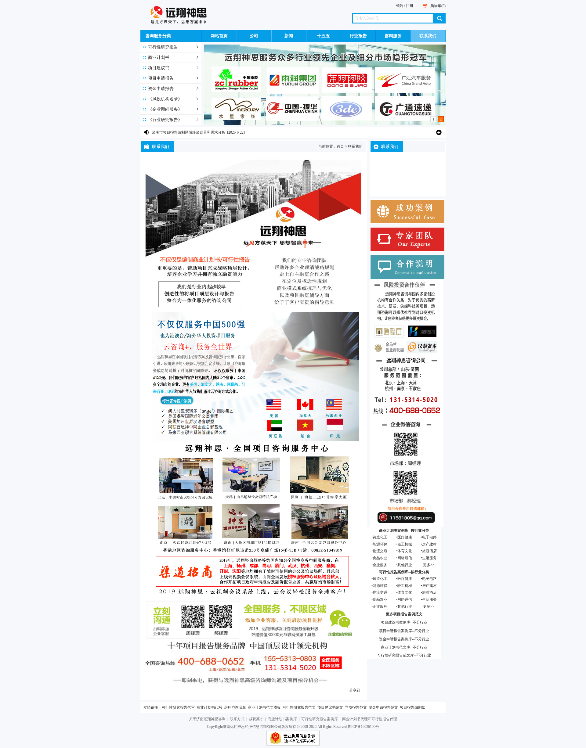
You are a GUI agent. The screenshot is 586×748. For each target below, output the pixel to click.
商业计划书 (158, 57)
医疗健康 (404, 537)
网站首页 (219, 36)
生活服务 (429, 558)
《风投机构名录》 (165, 99)
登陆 (399, 6)
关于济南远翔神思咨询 (207, 719)
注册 (409, 6)
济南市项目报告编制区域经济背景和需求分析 (188, 131)
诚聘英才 (256, 719)
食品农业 (380, 558)
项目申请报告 (161, 78)
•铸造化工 (379, 537)
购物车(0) (438, 6)
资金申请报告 (161, 88)
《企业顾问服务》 (165, 109)
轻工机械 (404, 544)
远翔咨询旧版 (235, 707)
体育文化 (404, 551)
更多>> (429, 565)
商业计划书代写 (209, 707)
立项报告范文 (356, 707)
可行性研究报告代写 (178, 707)
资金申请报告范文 (383, 707)
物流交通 (380, 551)
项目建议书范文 (330, 707)
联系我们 (427, 36)
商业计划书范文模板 (264, 707)
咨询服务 (393, 36)
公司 (254, 36)
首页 (340, 146)
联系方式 (237, 719)
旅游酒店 (429, 551)
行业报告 (358, 36)
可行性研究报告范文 (299, 707)
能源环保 (380, 544)
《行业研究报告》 (165, 119)
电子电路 (429, 537)
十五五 (323, 36)
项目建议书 (158, 68)
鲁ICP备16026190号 (363, 727)
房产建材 (429, 544)
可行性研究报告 (163, 47)
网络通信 (404, 558)
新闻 (288, 36)
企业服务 (380, 565)
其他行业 (404, 565)
